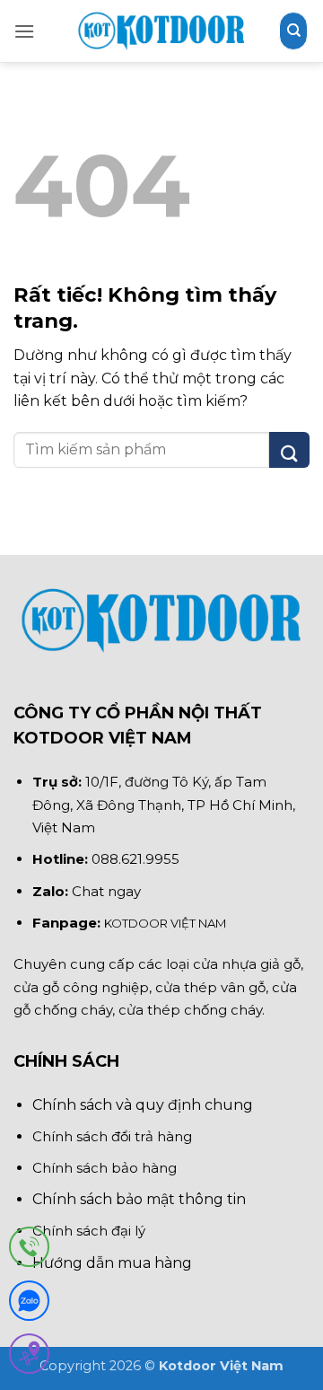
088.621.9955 (135, 858)
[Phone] (29, 1250)
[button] (24, 31)
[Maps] (29, 1357)
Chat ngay (106, 891)
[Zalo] (29, 1304)
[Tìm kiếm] (293, 30)
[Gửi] (289, 450)
